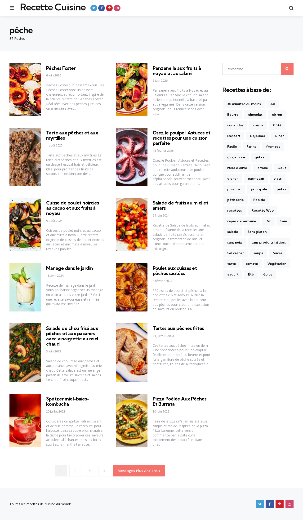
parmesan (256, 178)
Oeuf (281, 168)
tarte (231, 264)
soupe (258, 253)
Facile (232, 146)
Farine (251, 146)
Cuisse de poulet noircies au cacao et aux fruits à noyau (72, 208)
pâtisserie (235, 200)
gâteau (261, 157)
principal (234, 189)
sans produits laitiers (268, 242)
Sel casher (235, 253)
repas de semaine (241, 221)
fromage (273, 146)
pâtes (281, 189)
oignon (232, 178)
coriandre (235, 125)
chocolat (255, 114)
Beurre (233, 114)
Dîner (279, 136)
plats (277, 178)
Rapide (259, 200)
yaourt (233, 274)
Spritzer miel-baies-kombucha (67, 401)
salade (232, 232)
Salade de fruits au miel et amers (180, 205)
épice (267, 274)
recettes (234, 210)
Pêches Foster (61, 68)
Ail (272, 104)
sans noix (234, 242)
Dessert (234, 136)
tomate (251, 264)
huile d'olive (237, 168)
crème (258, 125)
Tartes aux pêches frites (178, 328)
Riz (268, 221)
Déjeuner (257, 136)
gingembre (236, 157)
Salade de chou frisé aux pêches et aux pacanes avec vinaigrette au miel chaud (72, 336)
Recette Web (262, 210)
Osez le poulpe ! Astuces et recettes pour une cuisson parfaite (181, 138)
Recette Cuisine (53, 7)
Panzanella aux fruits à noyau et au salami (177, 70)
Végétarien (276, 264)
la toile (262, 168)
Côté (277, 125)
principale (259, 189)
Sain (283, 221)
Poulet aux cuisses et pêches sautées (175, 270)
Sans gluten (257, 232)
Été (251, 274)
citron (277, 114)
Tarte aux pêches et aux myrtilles (72, 135)
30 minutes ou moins (244, 104)
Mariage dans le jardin (69, 268)
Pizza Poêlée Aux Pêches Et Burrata (179, 401)
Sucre (277, 253)
